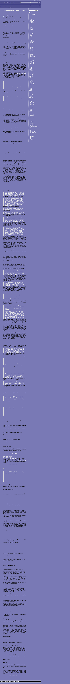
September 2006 (32, 115)
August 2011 (31, 76)
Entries (31, 138)
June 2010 (31, 88)
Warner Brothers (32, 54)
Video (30, 53)
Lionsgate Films (32, 33)
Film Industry (31, 28)
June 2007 (31, 109)
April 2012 (30, 69)
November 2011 (32, 73)
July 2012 (31, 66)
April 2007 (30, 111)
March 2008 (31, 101)
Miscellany (31, 36)
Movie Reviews (32, 41)
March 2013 (31, 59)
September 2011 (32, 75)
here (21, 51)
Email (37, 0)
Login (35, 0)
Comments (32, 139)
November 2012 (32, 63)
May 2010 (31, 89)
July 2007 (31, 108)
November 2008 (32, 96)
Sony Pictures (31, 49)
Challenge (31, 23)
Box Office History (32, 20)
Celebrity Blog (31, 21)
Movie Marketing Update (33, 132)
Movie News (31, 40)
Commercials (31, 25)
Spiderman (31, 50)
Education (31, 27)
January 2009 (31, 94)
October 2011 (31, 74)
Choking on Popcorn (32, 128)
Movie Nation (31, 39)
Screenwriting (31, 48)
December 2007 (32, 104)
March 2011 (31, 80)
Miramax (31, 35)
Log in (30, 137)
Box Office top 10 (32, 118)
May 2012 (31, 68)
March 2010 (31, 91)
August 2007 (31, 107)
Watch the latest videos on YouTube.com (33, 14)
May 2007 (31, 110)
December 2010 (32, 83)
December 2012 (32, 62)
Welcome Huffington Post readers (7, 456)
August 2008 (31, 97)
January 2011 (31, 82)
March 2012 (31, 70)
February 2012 (32, 71)
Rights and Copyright (32, 46)
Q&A (30, 43)
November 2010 (32, 84)
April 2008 (30, 100)
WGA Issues (13, 453)
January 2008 (31, 103)
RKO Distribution (32, 47)
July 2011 (31, 77)
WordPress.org (32, 140)
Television (31, 51)
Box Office (31, 19)
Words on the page (32, 56)
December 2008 (32, 95)
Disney (30, 26)
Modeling (31, 37)
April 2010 (30, 90)
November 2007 (32, 105)
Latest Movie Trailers (32, 131)
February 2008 (32, 102)
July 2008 (31, 98)
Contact (40, 0)
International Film (32, 32)
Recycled (31, 44)
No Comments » (17, 453)
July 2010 (31, 87)
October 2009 (31, 93)
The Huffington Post (13, 458)
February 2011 (32, 81)
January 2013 (31, 61)
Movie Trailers (31, 42)
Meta (30, 34)
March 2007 (31, 112)
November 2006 (32, 114)
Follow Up (31, 30)
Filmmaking (31, 29)
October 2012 (31, 64)
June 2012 (31, 67)
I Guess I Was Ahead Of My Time (7, 14)
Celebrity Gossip (32, 22)
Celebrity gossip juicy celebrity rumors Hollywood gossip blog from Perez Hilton (33, 125)
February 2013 (32, 60)
